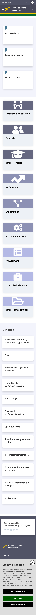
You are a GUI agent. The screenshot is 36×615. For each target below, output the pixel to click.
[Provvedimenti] (18, 252)
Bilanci (8, 355)
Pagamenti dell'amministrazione (14, 412)
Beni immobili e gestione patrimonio (16, 369)
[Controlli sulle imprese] (18, 276)
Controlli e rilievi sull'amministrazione (14, 384)
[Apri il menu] (3, 9)
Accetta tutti (18, 598)
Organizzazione (12, 77)
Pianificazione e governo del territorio (18, 441)
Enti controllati (13, 211)
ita (26, 2)
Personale (10, 138)
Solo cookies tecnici (18, 591)
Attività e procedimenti (16, 236)
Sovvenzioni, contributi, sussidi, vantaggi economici (17, 341)
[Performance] (18, 178)
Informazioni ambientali (16, 454)
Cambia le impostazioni (18, 604)
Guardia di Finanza (6, 2)
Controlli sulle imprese (16, 285)
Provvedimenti (12, 260)
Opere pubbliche (12, 426)
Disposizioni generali (15, 55)
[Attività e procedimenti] (18, 227)
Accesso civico (12, 33)
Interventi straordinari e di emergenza (17, 484)
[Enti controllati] (18, 203)
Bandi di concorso (14, 162)
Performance (12, 187)
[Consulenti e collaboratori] (18, 105)
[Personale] (18, 129)
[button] (32, 9)
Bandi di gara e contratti (17, 309)
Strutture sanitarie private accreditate (17, 469)
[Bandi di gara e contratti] (18, 301)
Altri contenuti (11, 498)
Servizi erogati (11, 398)
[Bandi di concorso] (18, 154)
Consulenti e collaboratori (18, 113)
